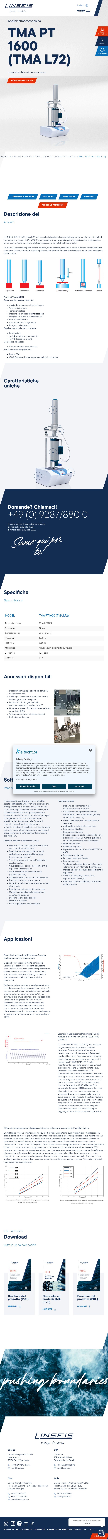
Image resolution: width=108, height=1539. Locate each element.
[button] (82, 6)
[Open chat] (101, 1532)
